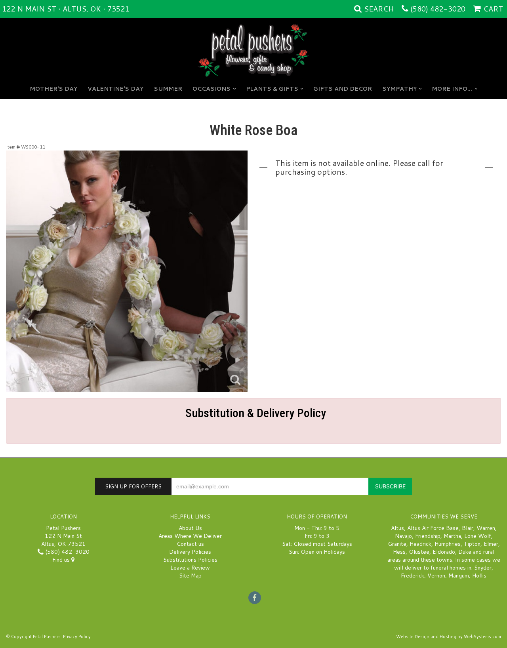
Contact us (190, 544)
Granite (397, 544)
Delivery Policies (190, 552)
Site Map (190, 575)
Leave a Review (190, 568)
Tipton (472, 544)
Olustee (419, 552)
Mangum (458, 575)
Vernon (436, 575)
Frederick (412, 575)
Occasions (212, 89)
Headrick (420, 544)
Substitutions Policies (190, 560)
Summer (168, 89)
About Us (190, 528)
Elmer (491, 544)
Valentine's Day (115, 89)
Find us (61, 560)
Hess (399, 552)
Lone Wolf (477, 536)
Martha (452, 536)
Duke (464, 552)
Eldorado (444, 552)
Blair (467, 528)
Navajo (403, 536)
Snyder (483, 568)
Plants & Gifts (272, 89)
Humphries (448, 544)
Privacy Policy (77, 636)
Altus (397, 528)
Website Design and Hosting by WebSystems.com (448, 636)
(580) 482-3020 (437, 9)
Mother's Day (53, 89)
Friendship (427, 536)
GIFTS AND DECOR (342, 89)
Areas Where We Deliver (190, 536)
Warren (486, 528)
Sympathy (399, 89)
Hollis (479, 575)
